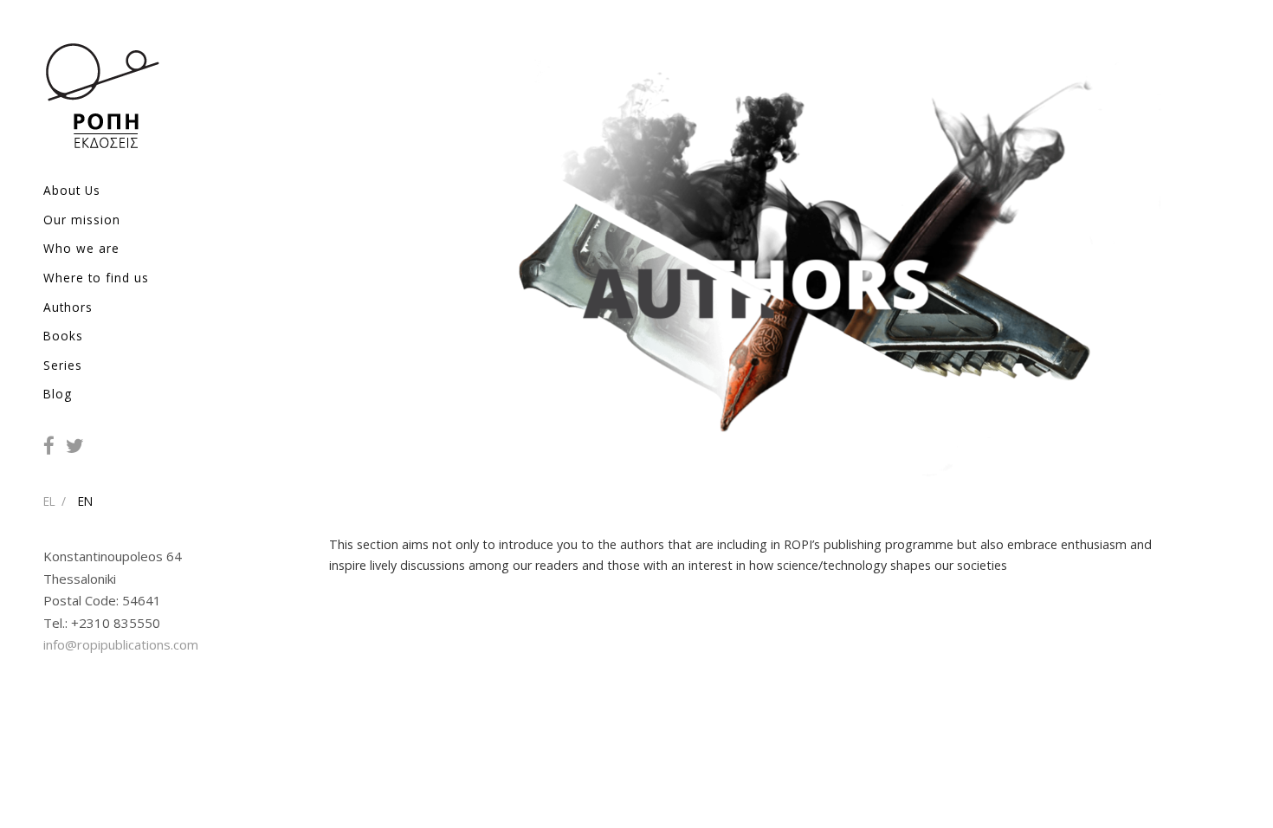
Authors (68, 307)
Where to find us (96, 277)
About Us (71, 190)
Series (62, 365)
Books (63, 335)
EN (85, 501)
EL (49, 501)
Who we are (81, 248)
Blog (57, 393)
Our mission (81, 219)
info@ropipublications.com (120, 644)
